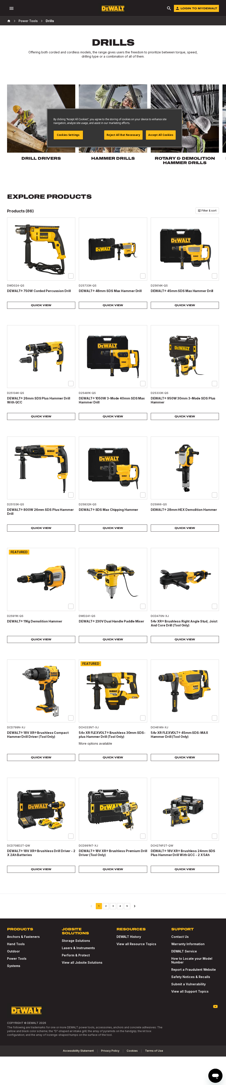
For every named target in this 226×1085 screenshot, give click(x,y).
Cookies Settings (68, 135)
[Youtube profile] (215, 1006)
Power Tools (28, 21)
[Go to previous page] (91, 906)
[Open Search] (169, 8)
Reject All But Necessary (123, 135)
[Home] (9, 21)
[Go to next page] (134, 906)
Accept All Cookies (160, 135)
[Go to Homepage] (113, 8)
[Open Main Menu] (11, 8)
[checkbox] (70, 276)
